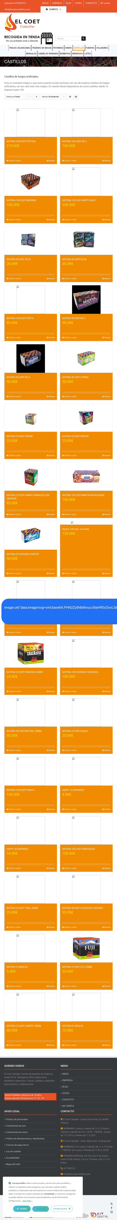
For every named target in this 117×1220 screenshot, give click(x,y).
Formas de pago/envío (17, 1145)
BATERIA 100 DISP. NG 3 (74, 141)
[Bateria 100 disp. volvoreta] (86, 523)
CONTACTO (68, 1099)
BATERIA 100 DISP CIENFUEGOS (78, 849)
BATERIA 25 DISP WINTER (75, 436)
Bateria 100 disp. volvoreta (75, 529)
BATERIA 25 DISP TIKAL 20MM (22, 908)
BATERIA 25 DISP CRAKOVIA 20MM (25, 672)
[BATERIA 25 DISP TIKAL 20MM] (30, 889)
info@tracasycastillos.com (17, 9)
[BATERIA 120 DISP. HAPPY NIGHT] (86, 181)
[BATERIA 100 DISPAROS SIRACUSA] (86, 653)
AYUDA (65, 1093)
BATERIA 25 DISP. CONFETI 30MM (24, 1026)
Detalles (52, 161)
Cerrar (40, 1209)
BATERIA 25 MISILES (17, 967)
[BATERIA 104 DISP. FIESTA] (30, 299)
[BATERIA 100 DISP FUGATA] (30, 771)
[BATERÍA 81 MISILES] (86, 1007)
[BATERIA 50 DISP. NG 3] (30, 358)
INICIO (65, 1074)
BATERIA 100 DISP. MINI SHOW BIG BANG (83, 495)
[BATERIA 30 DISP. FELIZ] (30, 240)
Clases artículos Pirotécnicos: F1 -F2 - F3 (24, 1098)
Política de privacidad (17, 1119)
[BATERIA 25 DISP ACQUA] (86, 712)
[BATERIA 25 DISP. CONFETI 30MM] (30, 1007)
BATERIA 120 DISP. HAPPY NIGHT (79, 200)
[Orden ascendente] (36, 97)
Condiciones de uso (16, 1125)
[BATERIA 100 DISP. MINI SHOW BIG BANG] (86, 476)
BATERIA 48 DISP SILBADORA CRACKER (82, 908)
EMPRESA (67, 1080)
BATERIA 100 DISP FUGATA (20, 790)
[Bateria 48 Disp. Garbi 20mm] (30, 594)
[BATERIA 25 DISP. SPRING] (30, 417)
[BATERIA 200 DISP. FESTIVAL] (30, 122)
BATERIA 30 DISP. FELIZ (19, 259)
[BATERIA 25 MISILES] (30, 948)
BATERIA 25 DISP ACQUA (75, 731)
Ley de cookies (13, 1151)
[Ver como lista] (76, 97)
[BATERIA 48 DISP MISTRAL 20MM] (30, 712)
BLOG (65, 1086)
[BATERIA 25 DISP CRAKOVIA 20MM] (30, 653)
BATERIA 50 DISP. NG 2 (73, 318)
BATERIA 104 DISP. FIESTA (20, 318)
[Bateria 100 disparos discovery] (86, 594)
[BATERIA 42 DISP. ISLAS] (86, 240)
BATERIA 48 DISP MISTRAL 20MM (24, 731)
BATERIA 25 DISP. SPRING (20, 436)
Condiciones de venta (17, 1132)
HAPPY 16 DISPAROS (73, 790)
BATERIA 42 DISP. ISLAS (74, 259)
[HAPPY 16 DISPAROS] (86, 771)
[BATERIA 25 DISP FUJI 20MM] (86, 948)
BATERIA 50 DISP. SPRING (75, 377)
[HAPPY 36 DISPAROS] (30, 830)
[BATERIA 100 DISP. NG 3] (86, 122)
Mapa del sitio (13, 1164)
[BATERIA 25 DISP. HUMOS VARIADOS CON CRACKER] (30, 476)
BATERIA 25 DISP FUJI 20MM (77, 967)
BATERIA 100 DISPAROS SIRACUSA (80, 672)
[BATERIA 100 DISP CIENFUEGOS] (86, 830)
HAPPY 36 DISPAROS (17, 849)
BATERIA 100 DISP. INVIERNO (21, 200)
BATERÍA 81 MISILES (72, 1026)
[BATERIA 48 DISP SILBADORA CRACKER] (86, 889)
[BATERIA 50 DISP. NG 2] (86, 299)
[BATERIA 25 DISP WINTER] (86, 417)
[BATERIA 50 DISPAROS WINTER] (30, 535)
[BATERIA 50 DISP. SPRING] (86, 358)
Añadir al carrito (15, 161)
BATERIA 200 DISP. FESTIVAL (21, 141)
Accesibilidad (12, 1157)
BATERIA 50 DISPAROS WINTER (23, 554)
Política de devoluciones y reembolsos (25, 1138)
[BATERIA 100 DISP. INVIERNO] (30, 181)
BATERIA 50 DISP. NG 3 (18, 377)
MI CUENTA (68, 1106)
